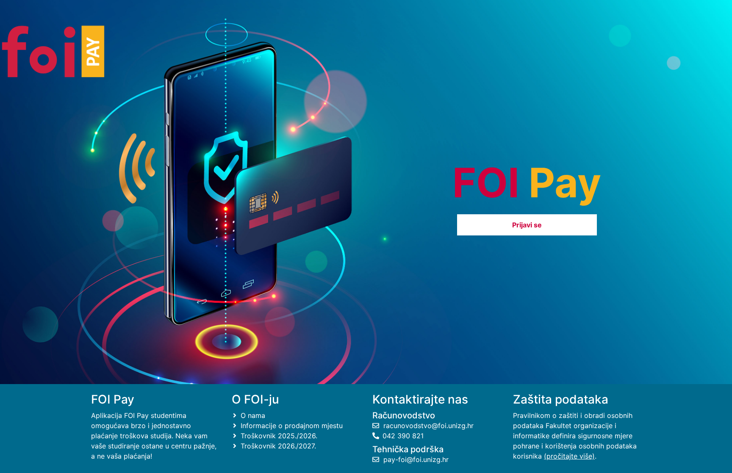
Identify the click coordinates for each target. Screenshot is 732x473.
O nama (251, 415)
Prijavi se (527, 225)
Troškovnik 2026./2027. (277, 446)
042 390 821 (403, 436)
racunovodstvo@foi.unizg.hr (427, 425)
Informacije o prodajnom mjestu (290, 425)
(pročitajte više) (569, 456)
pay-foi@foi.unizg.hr (415, 459)
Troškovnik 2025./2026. (277, 436)
